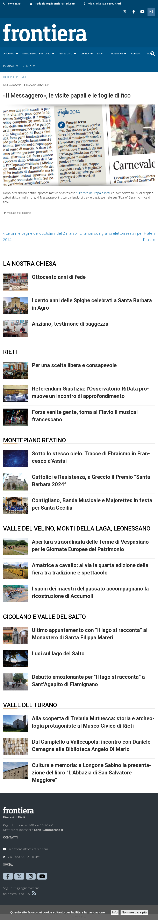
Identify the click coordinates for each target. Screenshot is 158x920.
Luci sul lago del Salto (58, 653)
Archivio (8, 53)
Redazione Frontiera (37, 84)
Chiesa (85, 53)
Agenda (135, 53)
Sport (101, 53)
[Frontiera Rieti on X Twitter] (125, 11)
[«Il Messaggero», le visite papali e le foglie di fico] (79, 145)
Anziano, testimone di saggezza (70, 324)
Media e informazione (19, 213)
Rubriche (117, 53)
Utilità (27, 65)
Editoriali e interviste (15, 77)
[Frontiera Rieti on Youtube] (142, 11)
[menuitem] (9, 53)
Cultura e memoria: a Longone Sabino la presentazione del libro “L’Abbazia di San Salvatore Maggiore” (91, 772)
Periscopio (65, 53)
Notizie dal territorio (36, 53)
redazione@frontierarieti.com (55, 3)
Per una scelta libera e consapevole (74, 365)
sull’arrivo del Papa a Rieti (93, 193)
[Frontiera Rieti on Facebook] (133, 11)
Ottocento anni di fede (59, 277)
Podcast (8, 65)
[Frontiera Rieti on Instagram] (151, 12)
